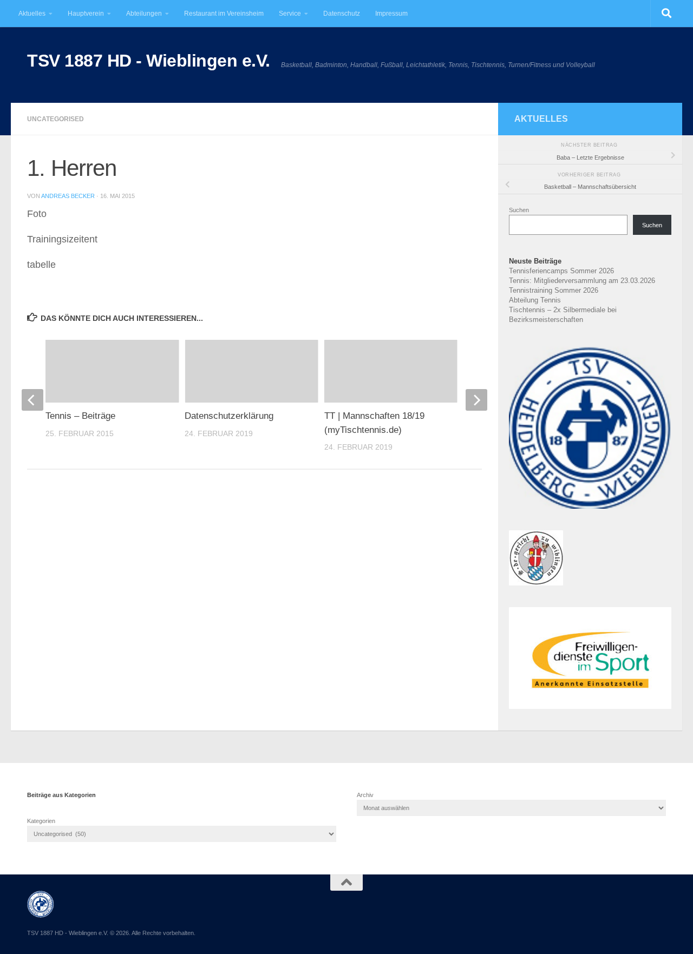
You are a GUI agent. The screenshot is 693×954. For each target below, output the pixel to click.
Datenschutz (341, 13)
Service (290, 13)
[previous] (32, 400)
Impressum (391, 13)
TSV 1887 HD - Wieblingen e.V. (148, 60)
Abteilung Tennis (535, 300)
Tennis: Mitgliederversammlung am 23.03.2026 (582, 281)
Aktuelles (31, 13)
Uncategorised (55, 119)
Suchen (519, 210)
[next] (476, 400)
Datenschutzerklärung (229, 416)
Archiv (365, 795)
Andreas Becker (68, 196)
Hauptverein (86, 13)
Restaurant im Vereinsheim (224, 13)
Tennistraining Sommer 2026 (553, 290)
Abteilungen (144, 13)
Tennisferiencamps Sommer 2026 (561, 271)
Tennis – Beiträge (80, 416)
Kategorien (41, 821)
